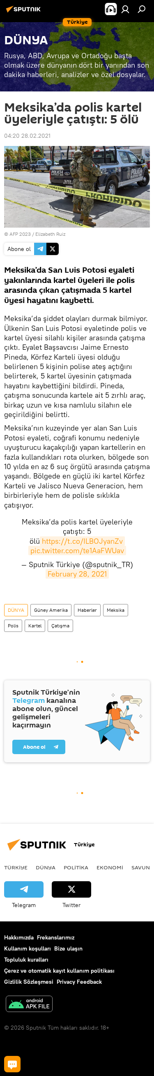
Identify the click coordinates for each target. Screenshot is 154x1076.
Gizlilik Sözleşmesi (28, 981)
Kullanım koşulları (27, 948)
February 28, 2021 (77, 574)
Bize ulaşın (68, 948)
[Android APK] (29, 1005)
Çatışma (60, 625)
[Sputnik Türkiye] (24, 12)
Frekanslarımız (55, 937)
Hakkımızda (19, 937)
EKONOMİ (110, 867)
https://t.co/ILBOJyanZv (82, 541)
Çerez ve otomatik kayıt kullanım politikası (59, 970)
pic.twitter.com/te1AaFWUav (77, 550)
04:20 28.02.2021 (27, 135)
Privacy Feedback (79, 981)
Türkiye (16, 867)
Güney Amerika (51, 610)
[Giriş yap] (125, 9)
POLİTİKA (76, 867)
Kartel (34, 625)
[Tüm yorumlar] (12, 1064)
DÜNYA (16, 610)
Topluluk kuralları (26, 959)
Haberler (87, 610)
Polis (13, 625)
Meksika (115, 610)
